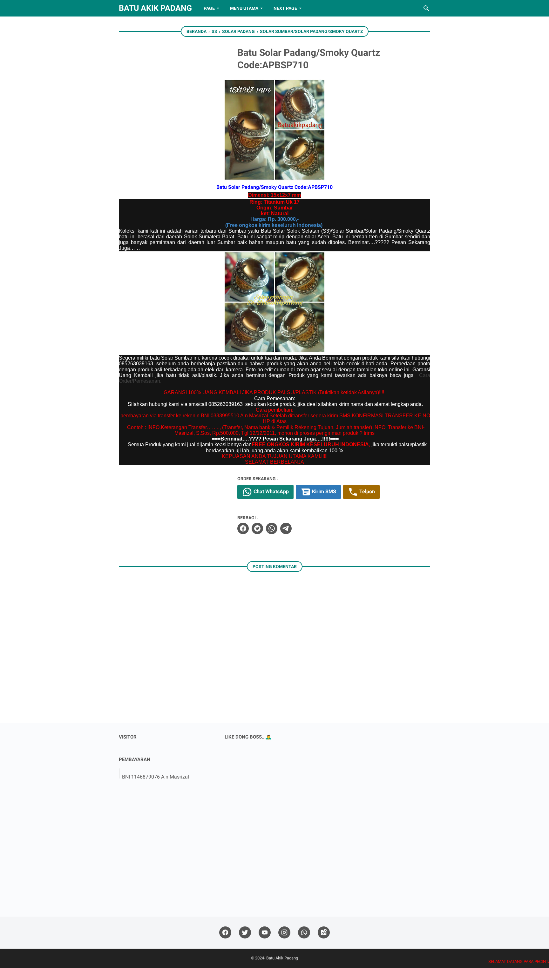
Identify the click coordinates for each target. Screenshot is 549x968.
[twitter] (257, 528)
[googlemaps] (324, 932)
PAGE (209, 8)
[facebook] (243, 528)
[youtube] (265, 932)
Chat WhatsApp (270, 491)
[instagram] (284, 932)
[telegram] (286, 528)
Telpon (366, 491)
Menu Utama (244, 8)
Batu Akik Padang (155, 8)
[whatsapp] (271, 528)
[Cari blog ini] (426, 8)
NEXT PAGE (285, 8)
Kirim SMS (323, 491)
